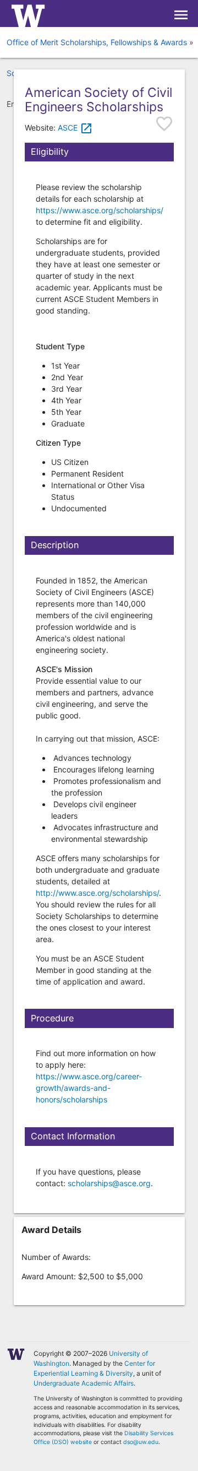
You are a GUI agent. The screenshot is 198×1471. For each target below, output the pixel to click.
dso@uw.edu (140, 1442)
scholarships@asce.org (109, 1183)
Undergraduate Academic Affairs (84, 1383)
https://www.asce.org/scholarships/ (99, 210)
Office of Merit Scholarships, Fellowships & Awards (97, 42)
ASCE (75, 127)
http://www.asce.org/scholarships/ (97, 892)
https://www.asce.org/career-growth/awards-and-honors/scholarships (89, 1088)
